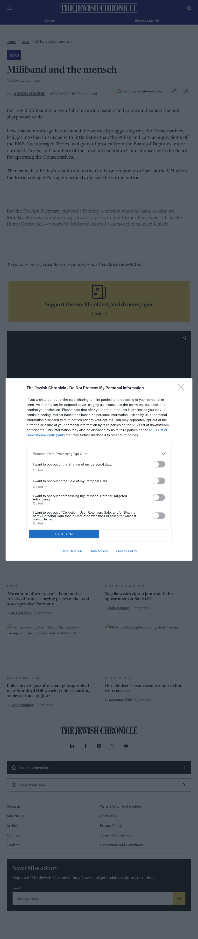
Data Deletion (71, 551)
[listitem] (99, 453)
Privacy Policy (126, 551)
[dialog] (99, 469)
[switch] (159, 464)
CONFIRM (64, 534)
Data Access (99, 551)
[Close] (182, 388)
